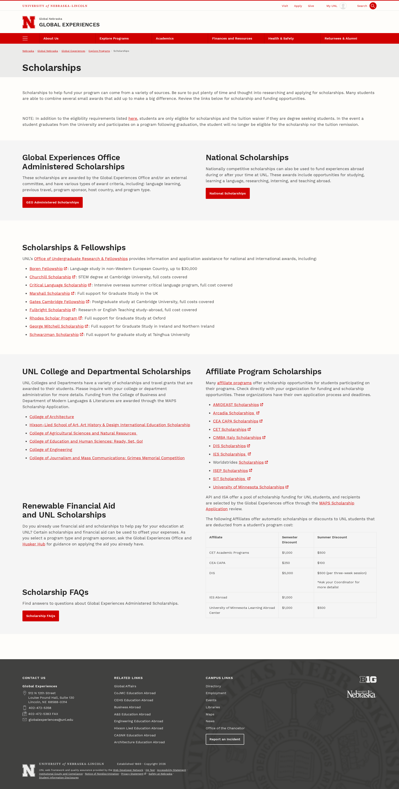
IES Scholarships (230, 454)
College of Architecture (52, 416)
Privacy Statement (132, 773)
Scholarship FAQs (40, 616)
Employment (216, 693)
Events (211, 700)
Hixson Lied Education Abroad (138, 728)
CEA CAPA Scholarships (235, 421)
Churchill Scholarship (50, 277)
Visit (285, 5)
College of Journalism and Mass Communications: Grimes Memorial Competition (107, 458)
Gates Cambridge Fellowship (57, 301)
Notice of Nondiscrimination (102, 773)
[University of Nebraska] (362, 694)
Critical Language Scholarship (58, 285)
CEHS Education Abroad (133, 700)
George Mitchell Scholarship (57, 326)
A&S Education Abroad (132, 714)
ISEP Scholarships (230, 470)
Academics (165, 38)
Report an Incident (224, 739)
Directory (213, 686)
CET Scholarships (229, 429)
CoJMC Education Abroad (135, 693)
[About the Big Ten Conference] (368, 679)
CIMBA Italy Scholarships (237, 437)
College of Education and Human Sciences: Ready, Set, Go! (86, 441)
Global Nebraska (50, 18)
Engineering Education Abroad (138, 721)
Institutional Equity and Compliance (61, 773)
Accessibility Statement (171, 770)
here (132, 118)
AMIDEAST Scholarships (236, 404)
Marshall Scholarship (50, 293)
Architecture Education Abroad (139, 742)
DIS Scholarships (229, 445)
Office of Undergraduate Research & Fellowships (81, 258)
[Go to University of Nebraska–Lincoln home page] (28, 22)
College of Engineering (51, 449)
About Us (51, 38)
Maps (210, 714)
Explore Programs (114, 38)
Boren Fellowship (46, 268)
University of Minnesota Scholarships (248, 487)
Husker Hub (33, 544)
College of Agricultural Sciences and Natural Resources (83, 433)
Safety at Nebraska (160, 773)
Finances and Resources (232, 38)
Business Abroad (127, 707)
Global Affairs (125, 686)
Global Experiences (69, 24)
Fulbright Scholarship (50, 309)
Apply (298, 5)
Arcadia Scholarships (234, 413)
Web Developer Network (128, 770)
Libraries (213, 707)
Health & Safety (281, 38)
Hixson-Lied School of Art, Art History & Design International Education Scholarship (110, 424)
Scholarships (251, 462)
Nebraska (28, 51)
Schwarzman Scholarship (54, 334)
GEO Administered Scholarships (52, 202)
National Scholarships (227, 193)
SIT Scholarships (229, 478)
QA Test (150, 770)
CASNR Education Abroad (135, 735)
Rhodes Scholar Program (53, 318)
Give (311, 5)
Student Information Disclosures (59, 777)
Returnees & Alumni (341, 38)
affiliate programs (234, 382)
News (210, 721)
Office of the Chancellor (225, 728)
